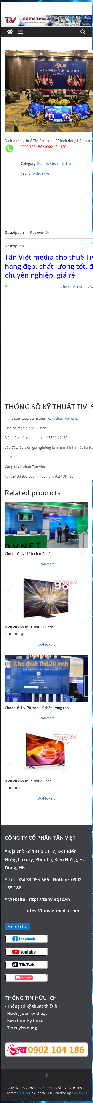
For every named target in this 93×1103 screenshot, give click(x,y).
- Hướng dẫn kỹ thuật (26, 1013)
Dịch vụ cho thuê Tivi (54, 163)
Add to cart (46, 644)
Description (14, 232)
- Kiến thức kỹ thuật (24, 1020)
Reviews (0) (39, 232)
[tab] (14, 234)
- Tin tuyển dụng (21, 1027)
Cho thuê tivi (38, 173)
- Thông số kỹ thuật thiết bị (31, 1006)
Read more (46, 564)
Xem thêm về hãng (63, 418)
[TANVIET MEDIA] (46, 17)
